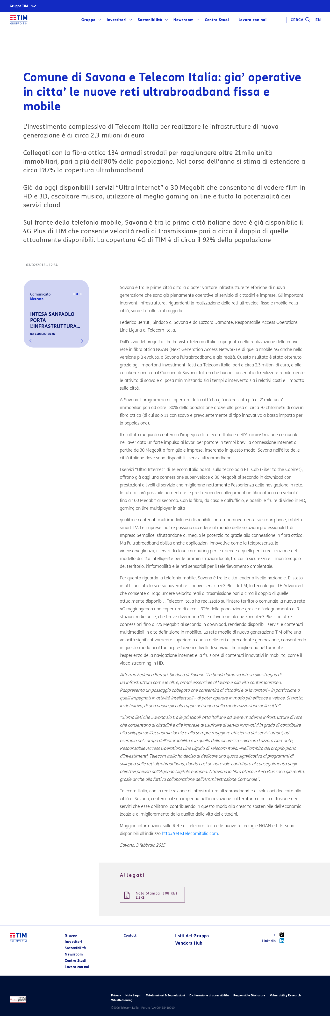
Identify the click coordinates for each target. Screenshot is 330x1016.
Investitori (117, 20)
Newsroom (183, 20)
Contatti (131, 935)
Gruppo (88, 20)
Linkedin (269, 941)
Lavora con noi (77, 967)
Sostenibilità (150, 20)
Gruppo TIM (19, 6)
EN (318, 20)
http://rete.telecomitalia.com (190, 833)
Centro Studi (75, 961)
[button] (30, 341)
